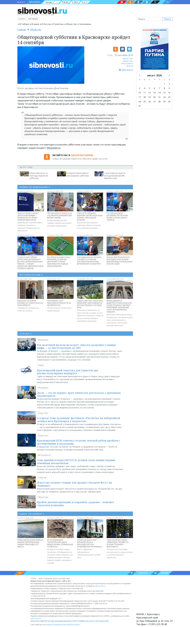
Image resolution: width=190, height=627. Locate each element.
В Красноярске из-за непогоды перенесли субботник (38, 176)
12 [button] (149, 92)
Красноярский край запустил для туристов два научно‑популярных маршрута (67, 372)
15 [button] (164, 92)
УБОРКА (129, 66)
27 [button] (154, 101)
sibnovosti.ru (100, 586)
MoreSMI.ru (75, 624)
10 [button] (140, 92)
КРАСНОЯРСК (34, 2)
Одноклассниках (82, 155)
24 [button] (140, 101)
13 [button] (154, 92)
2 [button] (169, 83)
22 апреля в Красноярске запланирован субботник (78, 174)
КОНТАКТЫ (143, 573)
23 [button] (169, 97)
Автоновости (44, 455)
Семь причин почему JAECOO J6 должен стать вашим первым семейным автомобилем (76, 461)
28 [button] (159, 101)
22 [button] (164, 97)
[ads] (154, 49)
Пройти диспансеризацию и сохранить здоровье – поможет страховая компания (75, 503)
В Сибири (24, 24)
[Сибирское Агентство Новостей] (42, 10)
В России (46, 24)
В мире (35, 24)
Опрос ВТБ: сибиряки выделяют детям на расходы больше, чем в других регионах (89, 216)
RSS (19, 573)
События (42, 477)
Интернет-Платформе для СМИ (57, 624)
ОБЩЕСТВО (128, 58)
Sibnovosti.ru (53, 147)
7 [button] (159, 88)
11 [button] (144, 92)
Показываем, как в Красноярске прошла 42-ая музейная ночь (59, 302)
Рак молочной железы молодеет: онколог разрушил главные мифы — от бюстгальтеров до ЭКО (76, 346)
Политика (58, 24)
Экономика (85, 24)
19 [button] (149, 97)
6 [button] (154, 88)
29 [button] (164, 101)
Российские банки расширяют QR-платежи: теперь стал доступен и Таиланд (117, 216)
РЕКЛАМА (164, 573)
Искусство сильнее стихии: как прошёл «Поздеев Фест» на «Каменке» (74, 484)
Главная (21, 29)
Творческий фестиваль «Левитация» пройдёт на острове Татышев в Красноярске (118, 543)
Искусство (43, 413)
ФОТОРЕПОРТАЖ (31, 274)
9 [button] (169, 88)
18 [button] (144, 97)
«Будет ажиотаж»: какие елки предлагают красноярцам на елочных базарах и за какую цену (90, 303)
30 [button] (169, 101)
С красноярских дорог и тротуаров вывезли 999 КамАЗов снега (114, 176)
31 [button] (140, 106)
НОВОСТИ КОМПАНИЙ (35, 187)
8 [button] (164, 88)
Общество (71, 24)
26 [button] (149, 101)
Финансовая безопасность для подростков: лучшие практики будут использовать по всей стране (120, 260)
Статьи (22, 19)
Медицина (43, 339)
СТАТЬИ (26, 333)
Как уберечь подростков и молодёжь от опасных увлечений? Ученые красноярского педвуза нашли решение (59, 261)
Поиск (167, 19)
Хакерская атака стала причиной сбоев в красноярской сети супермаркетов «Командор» (89, 543)
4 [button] (144, 88)
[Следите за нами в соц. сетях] (121, 2)
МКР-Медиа (33, 19)
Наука (41, 365)
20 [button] (154, 97)
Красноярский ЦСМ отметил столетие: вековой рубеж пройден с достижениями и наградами (78, 442)
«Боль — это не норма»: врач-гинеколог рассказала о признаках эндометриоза (79, 394)
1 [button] (164, 83)
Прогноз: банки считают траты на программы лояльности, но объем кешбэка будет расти (28, 216)
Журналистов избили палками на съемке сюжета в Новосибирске (30, 302)
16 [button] (169, 92)
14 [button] (159, 92)
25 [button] (144, 101)
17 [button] (140, 97)
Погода (49, 2)
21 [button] (159, 97)
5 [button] (149, 88)
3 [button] (139, 88)
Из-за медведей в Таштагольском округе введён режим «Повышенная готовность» (60, 543)
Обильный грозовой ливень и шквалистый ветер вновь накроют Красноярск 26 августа (30, 543)
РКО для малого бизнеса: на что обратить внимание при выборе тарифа (59, 215)
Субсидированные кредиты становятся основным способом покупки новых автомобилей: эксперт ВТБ (89, 260)
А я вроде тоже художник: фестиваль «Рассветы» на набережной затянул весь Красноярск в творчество (78, 419)
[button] (140, 75)
